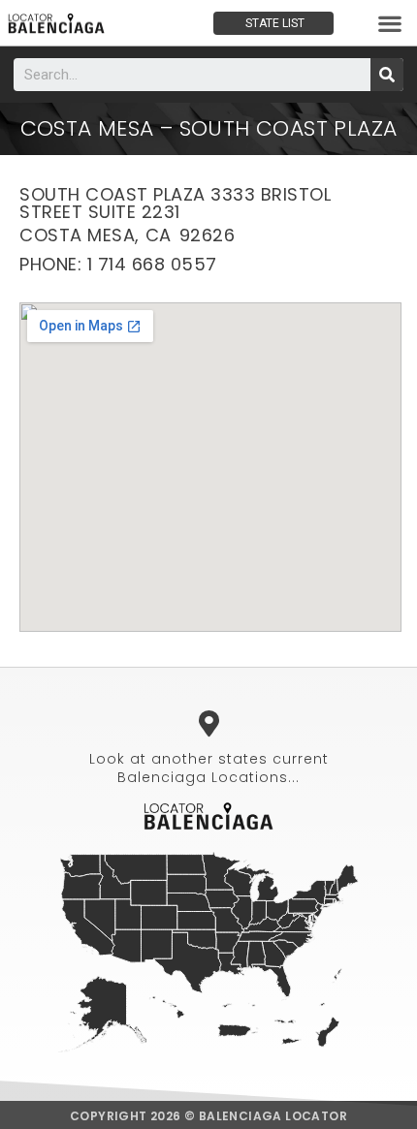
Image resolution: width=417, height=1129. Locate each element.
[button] (390, 23)
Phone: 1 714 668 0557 (118, 264)
